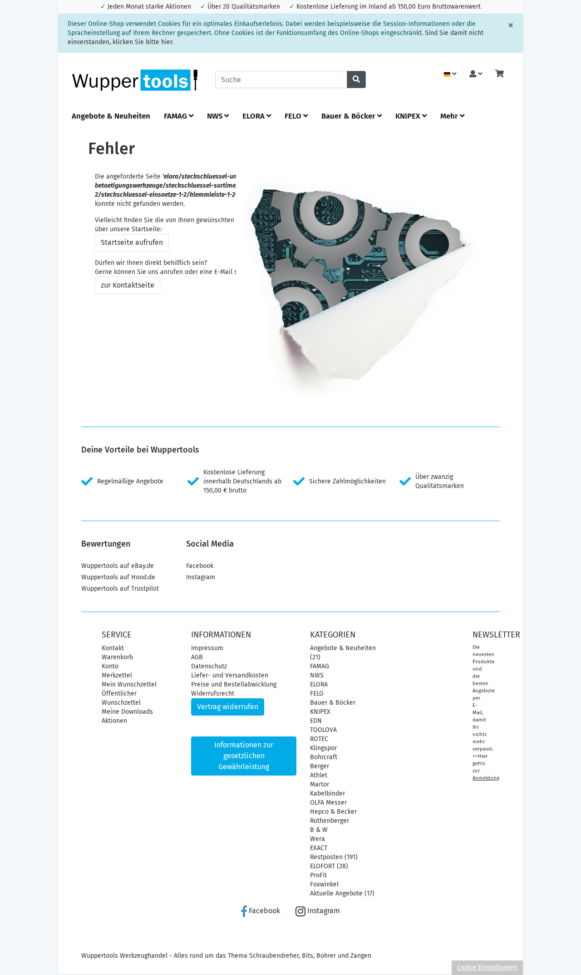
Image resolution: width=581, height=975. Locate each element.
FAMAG (176, 115)
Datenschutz (209, 666)
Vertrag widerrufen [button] (227, 706)
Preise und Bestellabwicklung (233, 684)
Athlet (318, 775)
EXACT (318, 848)
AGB (197, 657)
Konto (110, 666)
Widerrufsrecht (212, 693)
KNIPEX (408, 115)
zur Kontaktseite (127, 285)
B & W (319, 830)
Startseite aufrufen (132, 242)
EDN (316, 721)
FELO (294, 115)
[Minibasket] (499, 74)
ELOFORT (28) (329, 866)
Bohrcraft (323, 757)
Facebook (199, 566)
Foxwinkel (324, 884)
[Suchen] (356, 79)
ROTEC (319, 739)
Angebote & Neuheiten (111, 115)
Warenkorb (117, 657)
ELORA (254, 115)
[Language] (450, 74)
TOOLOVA (323, 730)
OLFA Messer (328, 802)
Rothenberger (329, 821)
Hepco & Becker (333, 812)
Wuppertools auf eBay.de (117, 566)
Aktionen (114, 721)
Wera (317, 839)
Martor (319, 784)
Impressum (207, 648)
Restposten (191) (334, 857)
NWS (215, 115)
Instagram (200, 577)
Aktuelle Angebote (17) (342, 893)
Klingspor (323, 748)
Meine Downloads (127, 712)
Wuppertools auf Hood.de (118, 577)
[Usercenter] (476, 74)
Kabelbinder (327, 793)
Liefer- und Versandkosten (229, 675)
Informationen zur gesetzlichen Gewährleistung (243, 756)
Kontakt (113, 648)
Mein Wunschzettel (129, 684)
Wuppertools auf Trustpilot (120, 588)
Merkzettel (117, 675)
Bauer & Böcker (349, 115)
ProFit (318, 875)
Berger (319, 766)
